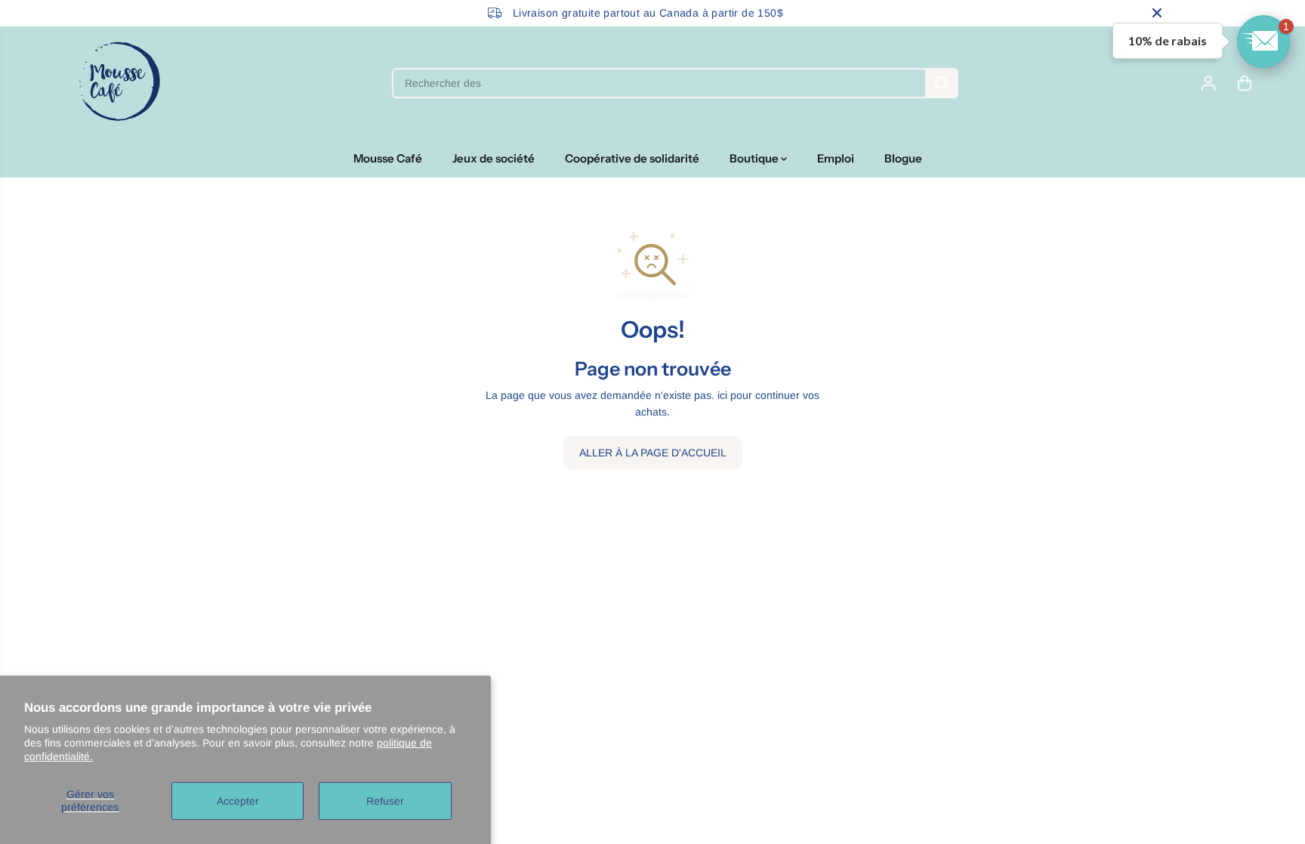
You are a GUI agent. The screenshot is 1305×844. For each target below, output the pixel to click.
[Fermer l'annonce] (1157, 13)
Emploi (835, 158)
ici (722, 395)
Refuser (385, 801)
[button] (1263, 41)
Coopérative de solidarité (632, 158)
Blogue (903, 158)
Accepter (238, 801)
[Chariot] (1244, 83)
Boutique (755, 158)
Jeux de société (493, 158)
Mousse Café (387, 158)
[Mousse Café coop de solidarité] (119, 83)
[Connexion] (1208, 83)
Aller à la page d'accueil (653, 453)
